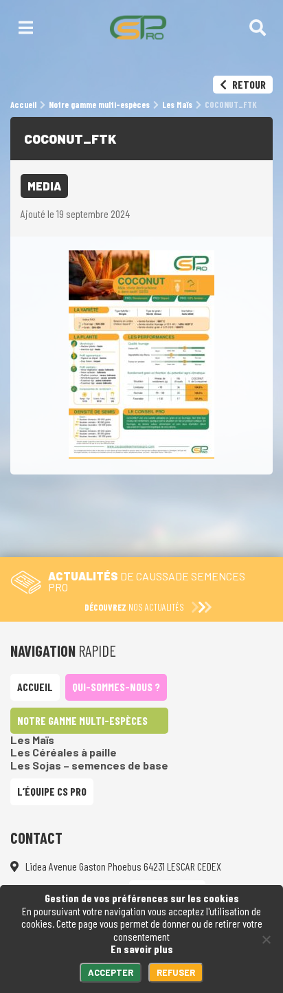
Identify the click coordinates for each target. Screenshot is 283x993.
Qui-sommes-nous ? (116, 686)
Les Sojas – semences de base (89, 765)
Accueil (35, 686)
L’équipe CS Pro (52, 791)
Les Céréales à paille (63, 752)
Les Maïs (32, 739)
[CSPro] (138, 27)
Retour (248, 84)
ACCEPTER (110, 972)
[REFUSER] (266, 939)
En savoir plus (142, 948)
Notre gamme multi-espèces (82, 720)
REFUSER (176, 972)
